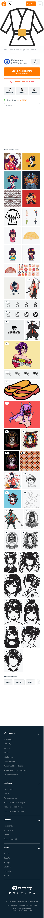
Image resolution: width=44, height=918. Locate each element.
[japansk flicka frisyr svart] (30, 774)
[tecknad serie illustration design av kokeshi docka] (12, 308)
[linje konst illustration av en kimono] (12, 271)
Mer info (9, 104)
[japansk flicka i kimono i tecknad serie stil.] (12, 655)
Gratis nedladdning (22, 71)
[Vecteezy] (3, 3)
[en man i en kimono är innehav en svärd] (13, 731)
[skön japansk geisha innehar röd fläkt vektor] (12, 693)
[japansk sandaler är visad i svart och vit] (21, 543)
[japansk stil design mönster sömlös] (13, 635)
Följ (35, 63)
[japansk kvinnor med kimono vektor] (13, 674)
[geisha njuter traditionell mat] (12, 252)
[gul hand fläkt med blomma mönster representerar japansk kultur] (12, 326)
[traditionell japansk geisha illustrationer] (12, 289)
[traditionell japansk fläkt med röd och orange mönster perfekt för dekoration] (28, 361)
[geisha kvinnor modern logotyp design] (14, 462)
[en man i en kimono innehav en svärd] (11, 419)
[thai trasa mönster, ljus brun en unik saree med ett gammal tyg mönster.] (12, 234)
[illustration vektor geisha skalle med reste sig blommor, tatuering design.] (12, 752)
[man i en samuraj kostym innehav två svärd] (11, 483)
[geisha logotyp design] (14, 397)
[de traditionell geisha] (12, 178)
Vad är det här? (22, 100)
